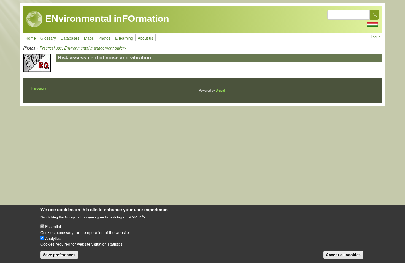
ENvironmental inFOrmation (106, 18)
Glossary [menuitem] (48, 38)
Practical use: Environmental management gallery (83, 48)
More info (136, 217)
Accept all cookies (343, 255)
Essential (53, 226)
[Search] (374, 15)
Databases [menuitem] (70, 38)
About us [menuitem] (145, 38)
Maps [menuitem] (89, 38)
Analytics (53, 238)
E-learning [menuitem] (124, 38)
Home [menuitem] (30, 38)
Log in (375, 36)
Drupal (220, 90)
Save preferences (59, 255)
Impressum (38, 88)
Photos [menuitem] (104, 38)
